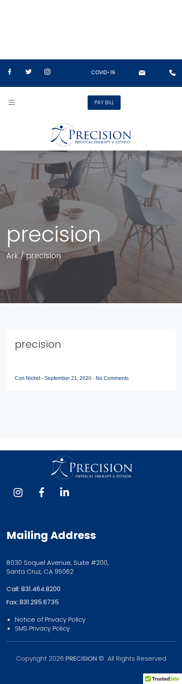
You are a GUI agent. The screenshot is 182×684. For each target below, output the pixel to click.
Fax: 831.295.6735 (32, 601)
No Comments (112, 378)
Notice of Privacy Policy (50, 619)
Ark (12, 255)
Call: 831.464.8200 (33, 588)
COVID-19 (103, 72)
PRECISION (81, 658)
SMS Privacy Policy (42, 628)
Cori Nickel (28, 378)
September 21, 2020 (68, 378)
